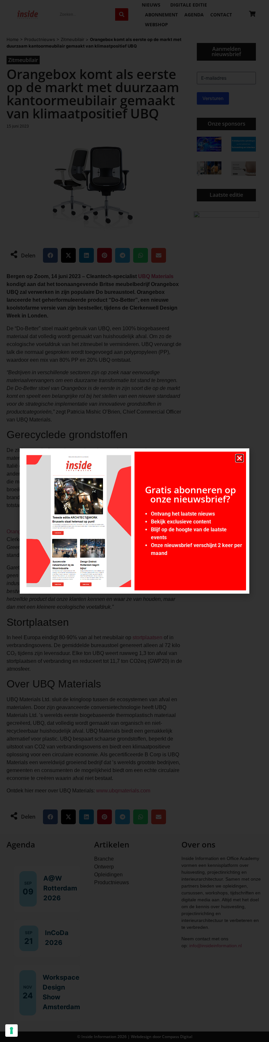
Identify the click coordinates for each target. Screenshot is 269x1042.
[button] (239, 458)
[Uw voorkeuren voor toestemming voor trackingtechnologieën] (11, 1030)
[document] (134, 521)
